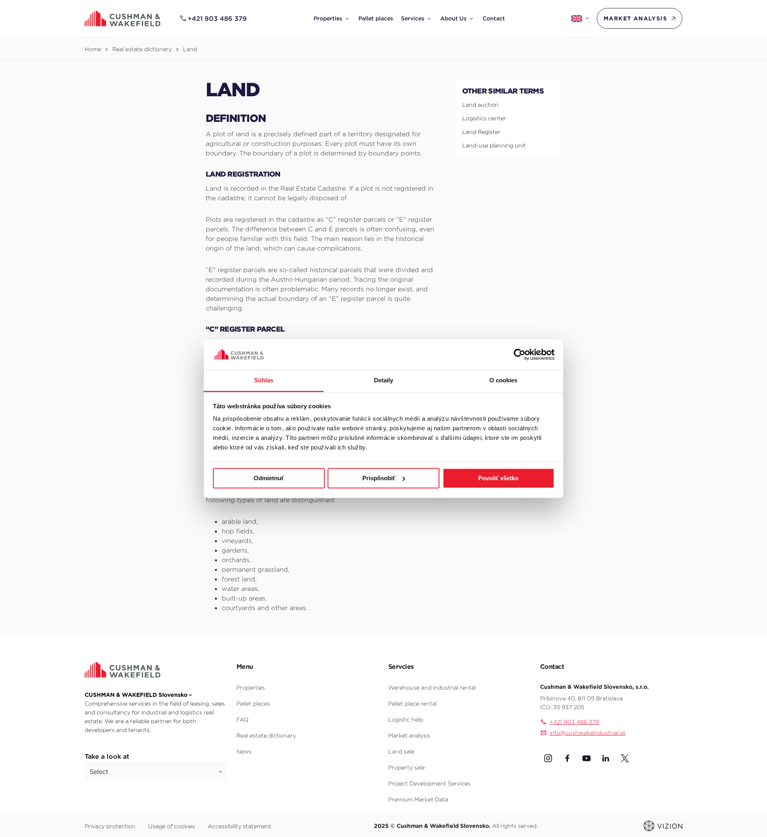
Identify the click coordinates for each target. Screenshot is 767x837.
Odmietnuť (269, 478)
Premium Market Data (418, 799)
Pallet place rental (412, 703)
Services (412, 18)
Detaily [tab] (383, 380)
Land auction (480, 104)
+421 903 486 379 (217, 18)
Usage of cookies (171, 826)
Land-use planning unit (494, 145)
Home (93, 49)
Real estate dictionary (142, 49)
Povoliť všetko (498, 478)
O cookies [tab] (503, 380)
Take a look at (107, 756)
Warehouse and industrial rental (432, 687)
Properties (328, 18)
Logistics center (484, 118)
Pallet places (375, 18)
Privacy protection (110, 826)
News (244, 751)
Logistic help (405, 719)
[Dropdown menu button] (347, 18)
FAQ (242, 719)
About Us (453, 18)
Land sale (401, 751)
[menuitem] (332, 18)
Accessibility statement (239, 826)
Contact (494, 18)
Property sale (406, 767)
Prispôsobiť (378, 478)
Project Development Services (429, 783)
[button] (548, 758)
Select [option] (98, 771)
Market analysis (635, 18)
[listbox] (156, 771)
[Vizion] (663, 825)
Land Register (481, 131)
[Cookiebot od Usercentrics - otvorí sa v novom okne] (519, 354)
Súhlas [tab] (264, 380)
